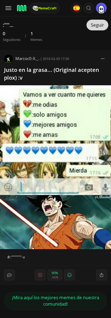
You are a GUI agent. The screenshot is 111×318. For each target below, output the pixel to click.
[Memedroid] (21, 8)
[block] (102, 58)
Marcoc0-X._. (27, 58)
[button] (88, 8)
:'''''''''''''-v (17, 257)
